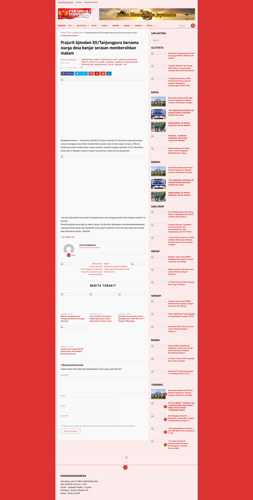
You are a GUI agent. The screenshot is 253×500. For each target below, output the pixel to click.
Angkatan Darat (77, 33)
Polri (93, 25)
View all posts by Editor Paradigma (89, 247)
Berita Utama (97, 62)
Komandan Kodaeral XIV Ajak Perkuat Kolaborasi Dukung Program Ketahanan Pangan (180, 100)
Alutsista (81, 25)
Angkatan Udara (128, 59)
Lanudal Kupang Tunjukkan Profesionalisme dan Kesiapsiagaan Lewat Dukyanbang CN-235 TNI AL (180, 228)
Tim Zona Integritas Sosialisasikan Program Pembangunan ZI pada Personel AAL (178, 444)
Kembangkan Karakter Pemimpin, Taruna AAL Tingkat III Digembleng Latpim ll (181, 418)
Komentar (65, 375)
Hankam (119, 62)
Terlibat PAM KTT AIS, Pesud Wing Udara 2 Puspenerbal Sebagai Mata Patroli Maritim (181, 68)
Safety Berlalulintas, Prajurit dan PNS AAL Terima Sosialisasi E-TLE (181, 430)
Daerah (138, 25)
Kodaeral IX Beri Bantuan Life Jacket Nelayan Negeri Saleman (181, 271)
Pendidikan (100, 65)
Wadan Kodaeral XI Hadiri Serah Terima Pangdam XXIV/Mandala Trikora (179, 150)
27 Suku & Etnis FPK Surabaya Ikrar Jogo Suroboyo (181, 283)
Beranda (79, 2)
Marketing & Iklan (91, 2)
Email (63, 406)
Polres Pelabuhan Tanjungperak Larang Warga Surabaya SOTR (181, 315)
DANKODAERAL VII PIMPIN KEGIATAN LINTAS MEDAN (179, 124)
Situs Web (65, 416)
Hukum (115, 25)
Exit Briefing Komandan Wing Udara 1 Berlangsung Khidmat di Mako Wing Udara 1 (181, 214)
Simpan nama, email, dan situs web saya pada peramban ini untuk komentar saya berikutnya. (99, 426)
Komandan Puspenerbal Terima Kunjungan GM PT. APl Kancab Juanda (181, 55)
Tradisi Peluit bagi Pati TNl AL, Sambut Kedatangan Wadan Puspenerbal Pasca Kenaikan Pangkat (181, 241)
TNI (69, 25)
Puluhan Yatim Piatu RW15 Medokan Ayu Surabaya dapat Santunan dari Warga (180, 259)
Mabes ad (70, 237)
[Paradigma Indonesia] (74, 13)
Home (63, 33)
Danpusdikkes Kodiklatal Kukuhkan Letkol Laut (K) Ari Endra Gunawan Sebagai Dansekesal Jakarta (180, 349)
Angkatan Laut (109, 59)
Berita (85, 62)
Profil (150, 25)
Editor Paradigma (69, 60)
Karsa (104, 25)
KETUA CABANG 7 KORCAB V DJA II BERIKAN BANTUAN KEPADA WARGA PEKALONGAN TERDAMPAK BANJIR (181, 406)
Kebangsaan (131, 62)
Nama (63, 395)
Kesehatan (87, 65)
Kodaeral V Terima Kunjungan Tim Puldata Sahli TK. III (180, 372)
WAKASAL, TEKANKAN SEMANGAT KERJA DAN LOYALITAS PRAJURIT (177, 138)
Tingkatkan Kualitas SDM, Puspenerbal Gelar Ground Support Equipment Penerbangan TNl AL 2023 (179, 82)
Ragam (127, 25)
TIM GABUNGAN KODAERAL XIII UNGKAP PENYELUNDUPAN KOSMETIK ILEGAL (181, 112)
